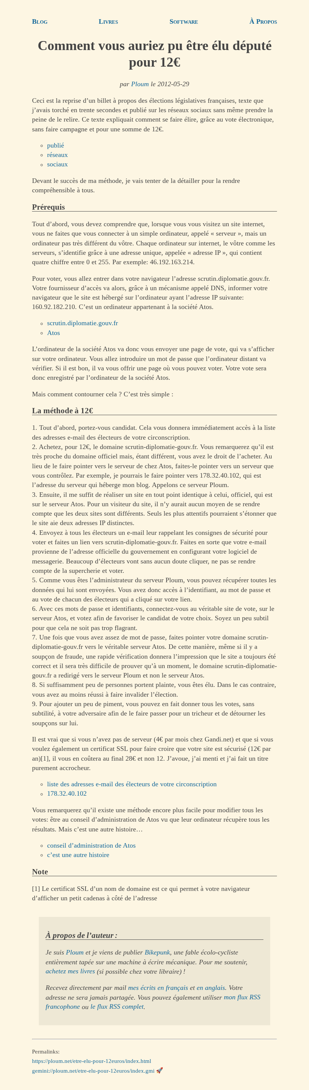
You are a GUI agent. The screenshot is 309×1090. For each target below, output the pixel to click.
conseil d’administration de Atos (91, 845)
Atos (53, 332)
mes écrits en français (158, 987)
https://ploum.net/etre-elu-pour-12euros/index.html (91, 1061)
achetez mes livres (70, 971)
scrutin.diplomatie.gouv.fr (82, 323)
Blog (39, 21)
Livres (108, 21)
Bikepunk (157, 952)
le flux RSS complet (117, 1007)
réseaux (57, 154)
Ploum (140, 84)
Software (184, 21)
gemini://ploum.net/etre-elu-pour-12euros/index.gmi (93, 1070)
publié (55, 145)
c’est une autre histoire (78, 855)
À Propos (263, 21)
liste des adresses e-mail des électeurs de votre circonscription (132, 784)
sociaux (57, 164)
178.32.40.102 (67, 794)
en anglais (211, 987)
